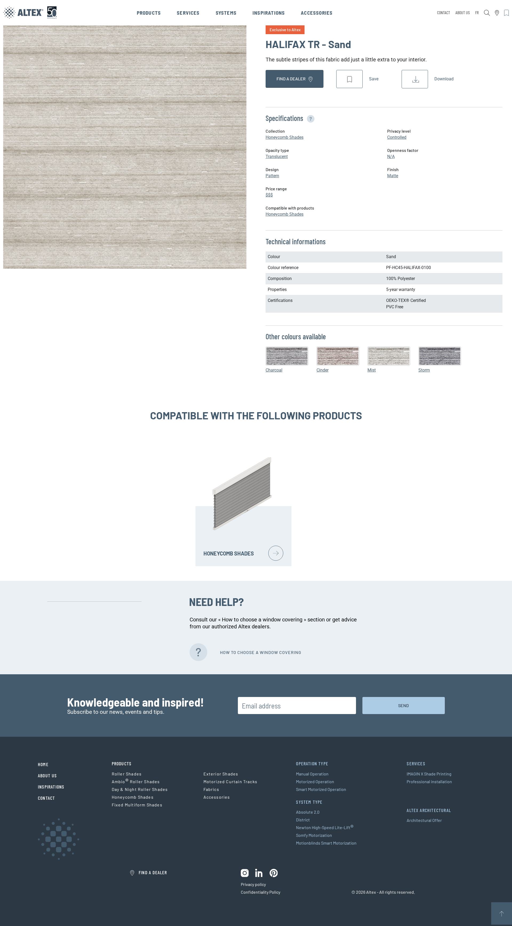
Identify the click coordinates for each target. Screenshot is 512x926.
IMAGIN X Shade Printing (429, 773)
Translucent (277, 156)
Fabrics (211, 789)
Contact (443, 12)
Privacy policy (253, 884)
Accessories (317, 13)
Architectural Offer (424, 820)
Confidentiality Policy (260, 892)
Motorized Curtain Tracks (230, 781)
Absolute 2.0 (307, 811)
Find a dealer (291, 78)
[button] (309, 118)
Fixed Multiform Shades (137, 804)
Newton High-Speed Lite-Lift (325, 827)
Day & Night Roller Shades (140, 789)
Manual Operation (312, 773)
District (303, 819)
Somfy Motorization (314, 835)
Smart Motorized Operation (321, 789)
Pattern (272, 175)
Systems (226, 13)
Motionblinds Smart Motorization (326, 842)
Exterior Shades (220, 773)
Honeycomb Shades (284, 137)
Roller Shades (127, 773)
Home (43, 764)
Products (149, 13)
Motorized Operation (315, 781)
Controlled (396, 137)
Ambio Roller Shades (136, 781)
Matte (392, 175)
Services (188, 13)
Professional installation (429, 781)
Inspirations (269, 13)
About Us (462, 12)
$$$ (269, 195)
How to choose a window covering (260, 652)
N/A (391, 156)
